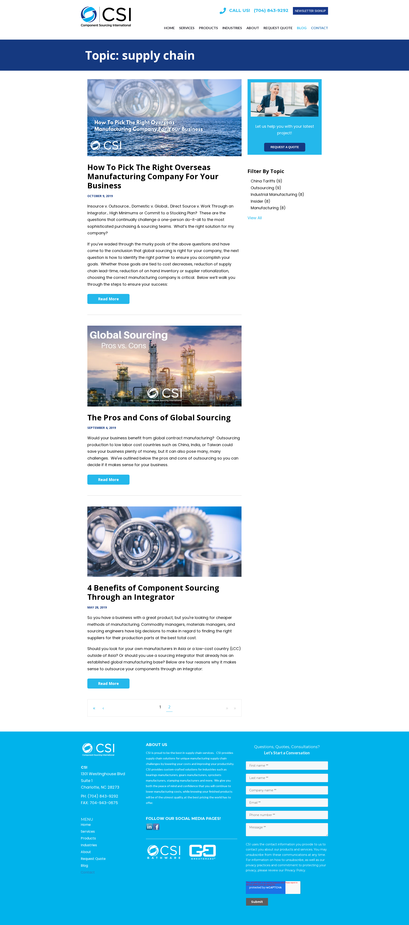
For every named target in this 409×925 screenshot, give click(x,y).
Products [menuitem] (208, 28)
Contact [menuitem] (319, 28)
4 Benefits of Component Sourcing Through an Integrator (153, 592)
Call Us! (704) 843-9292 (258, 10)
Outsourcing (266, 187)
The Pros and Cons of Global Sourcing (159, 417)
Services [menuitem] (186, 28)
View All (255, 218)
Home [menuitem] (169, 28)
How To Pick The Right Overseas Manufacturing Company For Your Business (153, 176)
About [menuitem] (252, 28)
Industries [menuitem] (232, 28)
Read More (108, 298)
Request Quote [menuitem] (278, 28)
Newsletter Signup (310, 11)
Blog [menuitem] (302, 28)
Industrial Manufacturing (277, 194)
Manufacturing (268, 207)
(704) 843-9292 (103, 796)
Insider (260, 201)
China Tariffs (266, 181)
